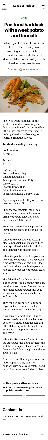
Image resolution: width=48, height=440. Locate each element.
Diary (24, 18)
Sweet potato (10, 180)
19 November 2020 (32, 69)
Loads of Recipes (24, 5)
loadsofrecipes (10, 419)
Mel (15, 69)
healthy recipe (31, 200)
